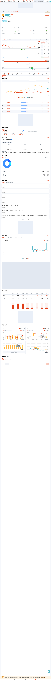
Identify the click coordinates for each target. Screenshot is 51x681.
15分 (36, 39)
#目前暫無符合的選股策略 (31, 131)
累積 (47, 240)
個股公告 (7, 182)
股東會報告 (10, 142)
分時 (4, 39)
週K (15, 39)
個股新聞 (3, 182)
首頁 (4, 1)
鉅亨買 (27, 1)
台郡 (8, 11)
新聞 (6, 1)
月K (20, 39)
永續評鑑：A (9, 16)
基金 (16, 1)
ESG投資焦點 (47, 11)
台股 (9, 1)
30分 (41, 39)
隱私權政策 (38, 677)
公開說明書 (4, 142)
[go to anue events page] (45, 1)
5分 (25, 39)
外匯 (19, 1)
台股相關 (11, 182)
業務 (5, 157)
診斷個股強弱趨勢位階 (14, 11)
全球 (21, 1)
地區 (3, 157)
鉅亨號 (30, 1)
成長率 (21, 328)
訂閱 (32, 1)
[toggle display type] (24, 328)
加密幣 (24, 1)
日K (10, 39)
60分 (46, 39)
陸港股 (14, 1)
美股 (11, 1)
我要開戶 (12, 14)
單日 (44, 240)
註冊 (49, 1)
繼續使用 (42, 677)
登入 (48, 1)
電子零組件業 (7, 14)
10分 (30, 39)
